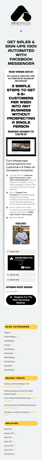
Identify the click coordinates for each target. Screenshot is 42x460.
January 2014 (8, 449)
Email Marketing (9, 340)
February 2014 (8, 445)
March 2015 (8, 437)
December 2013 (9, 454)
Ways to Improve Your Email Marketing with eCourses (20, 405)
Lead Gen (7, 345)
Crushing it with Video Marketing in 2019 (16, 383)
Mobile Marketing (9, 357)
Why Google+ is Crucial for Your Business (16, 412)
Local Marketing (9, 349)
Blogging (7, 332)
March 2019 (8, 429)
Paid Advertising (9, 361)
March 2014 (8, 441)
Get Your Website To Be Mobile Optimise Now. (17, 398)
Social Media (8, 365)
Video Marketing (9, 369)
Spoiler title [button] (14, 252)
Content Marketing (9, 336)
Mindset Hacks (8, 353)
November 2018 (9, 433)
